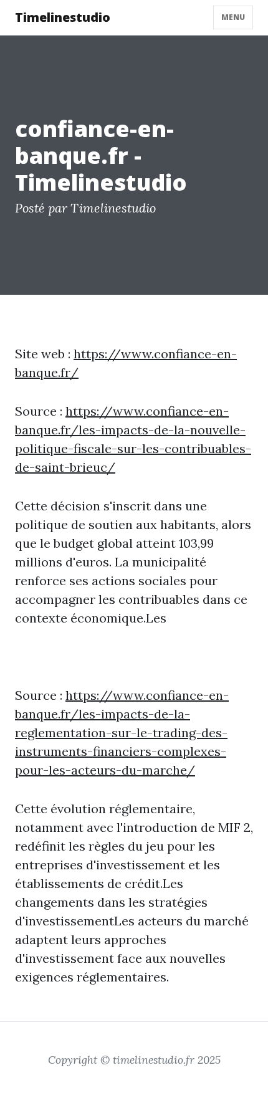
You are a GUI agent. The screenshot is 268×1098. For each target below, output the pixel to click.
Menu (233, 17)
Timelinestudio (62, 17)
